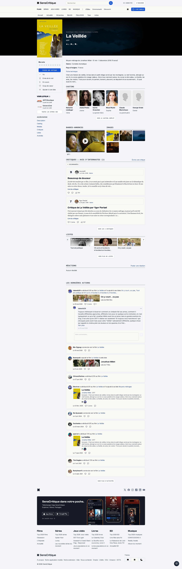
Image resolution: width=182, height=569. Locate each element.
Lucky (57, 541)
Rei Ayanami (77, 413)
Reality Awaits (133, 541)
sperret (76, 434)
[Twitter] (125, 490)
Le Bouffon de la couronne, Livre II (98, 542)
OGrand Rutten (78, 376)
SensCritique (69, 32)
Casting (70, 86)
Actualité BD (114, 546)
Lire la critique (73, 189)
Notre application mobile (54, 560)
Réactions (71, 265)
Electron (76, 387)
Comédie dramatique (85, 32)
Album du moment (134, 544)
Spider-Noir (59, 538)
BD (111, 531)
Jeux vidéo (79, 531)
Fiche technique (71, 71)
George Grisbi (138, 108)
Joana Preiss (84, 108)
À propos (40, 560)
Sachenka (77, 423)
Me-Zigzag (77, 347)
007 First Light (78, 538)
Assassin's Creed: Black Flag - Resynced (81, 542)
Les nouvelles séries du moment (63, 545)
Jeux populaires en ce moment (81, 547)
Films (76, 32)
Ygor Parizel (83, 200)
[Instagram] (132, 490)
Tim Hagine (77, 460)
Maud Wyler (110, 108)
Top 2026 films (42, 535)
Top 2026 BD (114, 535)
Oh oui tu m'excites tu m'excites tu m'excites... (100, 293)
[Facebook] (129, 490)
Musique (132, 531)
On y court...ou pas (128, 290)
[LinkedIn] (140, 490)
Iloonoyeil (76, 358)
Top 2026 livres (97, 535)
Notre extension (69, 560)
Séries (58, 531)
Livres (95, 531)
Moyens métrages (125, 387)
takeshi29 (77, 290)
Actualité (40, 544)
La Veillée (95, 32)
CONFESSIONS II (134, 538)
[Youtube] (144, 490)
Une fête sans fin (116, 538)
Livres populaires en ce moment (100, 547)
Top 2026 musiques (135, 535)
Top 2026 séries (61, 535)
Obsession (40, 538)
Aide (78, 560)
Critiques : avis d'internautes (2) (85, 159)
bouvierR (83, 171)
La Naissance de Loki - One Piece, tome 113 (118, 542)
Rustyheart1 (77, 471)
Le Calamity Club (98, 538)
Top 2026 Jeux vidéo (81, 535)
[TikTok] (136, 490)
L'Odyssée (40, 541)
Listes (69, 234)
